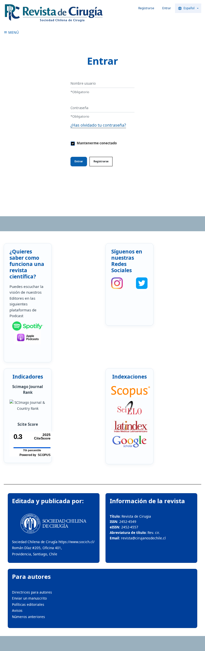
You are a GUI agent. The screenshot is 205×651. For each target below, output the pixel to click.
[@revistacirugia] (117, 283)
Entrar (166, 8)
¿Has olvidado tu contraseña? (98, 125)
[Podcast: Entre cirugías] (28, 337)
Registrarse (146, 8)
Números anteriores (28, 616)
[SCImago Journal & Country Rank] (28, 406)
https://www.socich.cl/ (76, 541)
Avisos (17, 610)
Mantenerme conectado (97, 143)
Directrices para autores (32, 592)
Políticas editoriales (28, 604)
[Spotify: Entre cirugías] (28, 326)
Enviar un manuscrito (29, 598)
